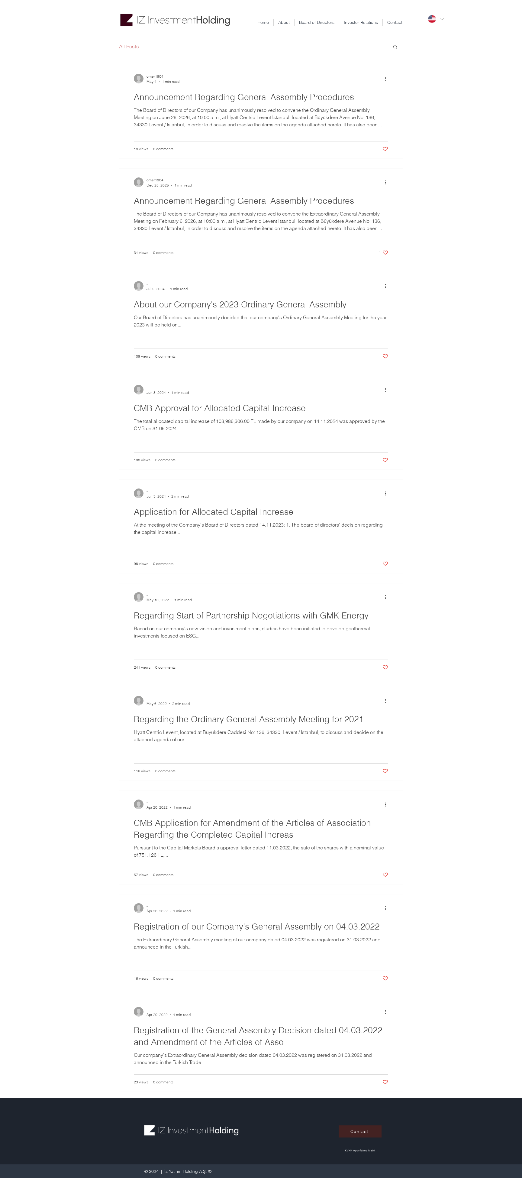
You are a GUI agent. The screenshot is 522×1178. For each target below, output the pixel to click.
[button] (395, 47)
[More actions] (387, 78)
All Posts (129, 46)
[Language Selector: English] (436, 19)
